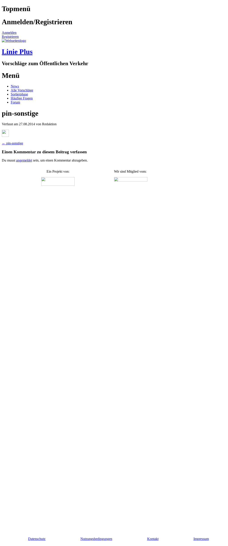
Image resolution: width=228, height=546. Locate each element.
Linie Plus (17, 52)
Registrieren (10, 36)
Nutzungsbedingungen (96, 539)
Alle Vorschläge (22, 90)
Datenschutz (36, 539)
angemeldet (24, 160)
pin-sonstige (12, 143)
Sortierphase (19, 94)
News (15, 86)
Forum (15, 102)
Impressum (201, 539)
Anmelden (9, 32)
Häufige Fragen (22, 98)
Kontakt (153, 539)
